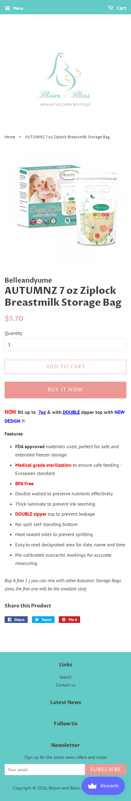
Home (10, 137)
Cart (121, 8)
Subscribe (105, 769)
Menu (17, 8)
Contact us (66, 685)
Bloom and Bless (64, 788)
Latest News (65, 702)
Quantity (13, 333)
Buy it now (65, 390)
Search (65, 677)
